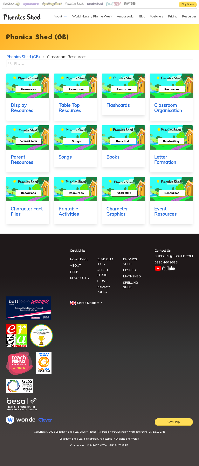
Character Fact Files (27, 211)
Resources (189, 16)
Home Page (79, 259)
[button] (86, 302)
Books (113, 157)
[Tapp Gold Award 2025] (41, 346)
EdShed (129, 270)
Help (74, 272)
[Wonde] (20, 423)
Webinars (156, 16)
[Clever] (45, 420)
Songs (65, 157)
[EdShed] (35, 266)
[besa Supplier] (21, 410)
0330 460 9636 (166, 262)
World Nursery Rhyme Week (92, 16)
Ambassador (125, 16)
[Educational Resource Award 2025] (16, 346)
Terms (102, 281)
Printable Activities (69, 211)
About (58, 16)
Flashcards (118, 105)
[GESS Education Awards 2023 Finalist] (19, 392)
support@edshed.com (174, 256)
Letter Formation (165, 159)
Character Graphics (117, 211)
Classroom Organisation (168, 107)
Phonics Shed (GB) (23, 56)
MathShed (132, 276)
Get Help (174, 422)
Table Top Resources (70, 107)
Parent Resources (22, 159)
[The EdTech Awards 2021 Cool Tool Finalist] (43, 373)
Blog (142, 16)
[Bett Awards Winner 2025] (28, 318)
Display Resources (22, 107)
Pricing (172, 16)
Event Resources (165, 211)
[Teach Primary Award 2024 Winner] (19, 374)
